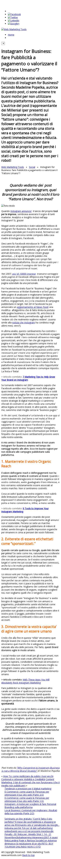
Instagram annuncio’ (21, 211)
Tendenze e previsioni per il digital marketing (28, 788)
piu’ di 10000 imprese (24, 273)
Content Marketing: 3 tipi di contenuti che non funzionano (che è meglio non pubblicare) (30, 782)
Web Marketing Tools (12, 167)
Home (11, 34)
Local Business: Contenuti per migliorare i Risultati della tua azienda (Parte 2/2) (31, 812)
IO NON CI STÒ (32, 846)
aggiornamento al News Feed (32, 307)
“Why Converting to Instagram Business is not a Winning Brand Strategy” (30, 769)
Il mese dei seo (23, 821)
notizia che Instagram (23, 322)
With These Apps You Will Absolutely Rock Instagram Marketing (25, 681)
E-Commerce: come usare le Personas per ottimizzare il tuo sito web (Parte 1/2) (27, 799)
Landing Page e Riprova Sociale (26, 840)
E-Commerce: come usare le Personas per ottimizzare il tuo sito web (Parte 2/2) (27, 793)
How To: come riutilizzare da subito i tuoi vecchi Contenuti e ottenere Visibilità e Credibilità (27, 778)
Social (32, 167)
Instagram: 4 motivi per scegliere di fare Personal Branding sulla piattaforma (30, 806)
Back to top (28, 855)
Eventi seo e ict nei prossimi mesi (28, 831)
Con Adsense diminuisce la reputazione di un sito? (31, 842)
